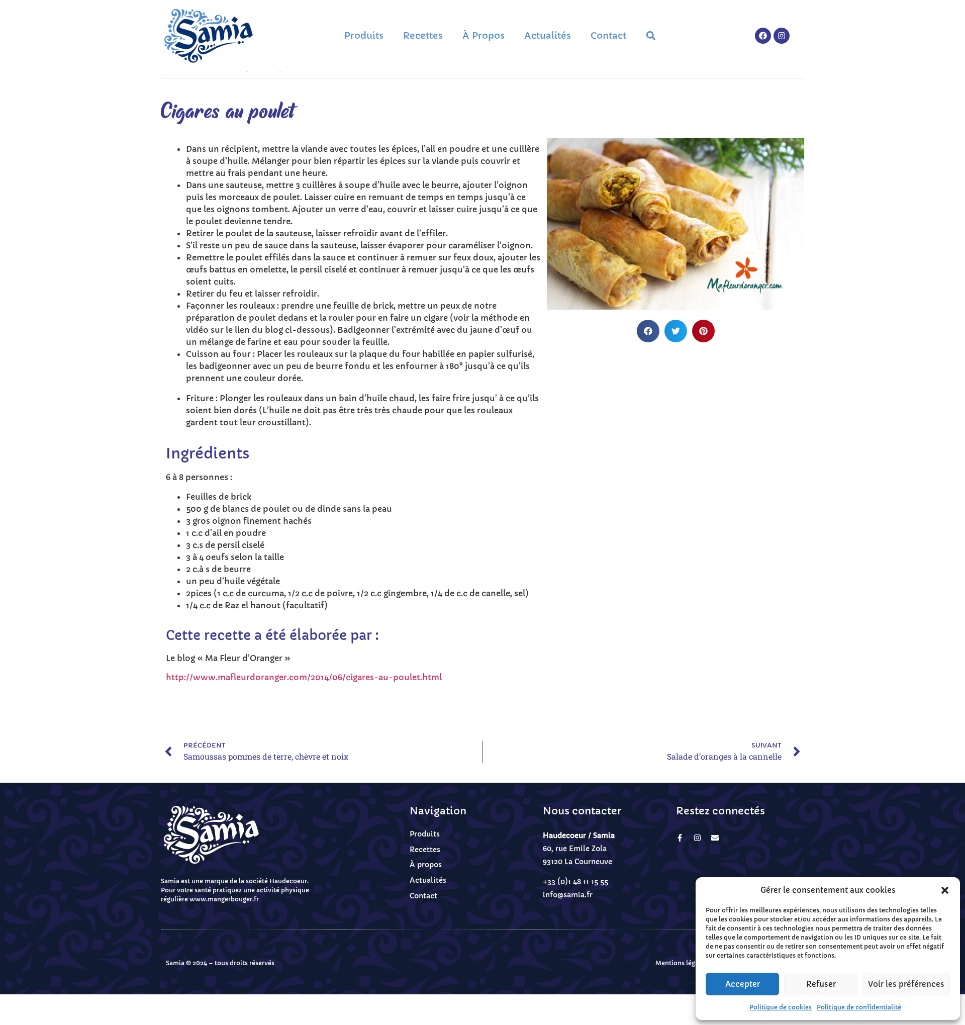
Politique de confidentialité (859, 1007)
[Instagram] (782, 36)
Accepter (742, 984)
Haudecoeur (288, 881)
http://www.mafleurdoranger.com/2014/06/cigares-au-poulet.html (304, 677)
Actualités (547, 35)
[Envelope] (715, 838)
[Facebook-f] (680, 838)
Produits (363, 35)
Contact (608, 35)
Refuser (821, 984)
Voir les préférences (906, 984)
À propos (483, 35)
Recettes (423, 35)
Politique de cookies (780, 1007)
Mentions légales (681, 963)
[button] (945, 890)
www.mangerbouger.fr (224, 899)
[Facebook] (763, 36)
